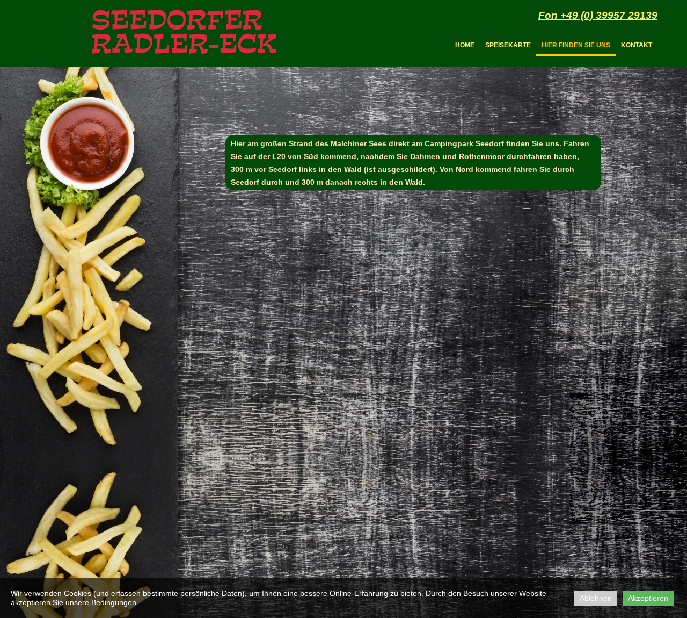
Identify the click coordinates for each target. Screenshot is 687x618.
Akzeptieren (648, 598)
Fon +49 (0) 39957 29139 (597, 15)
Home (464, 45)
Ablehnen (596, 598)
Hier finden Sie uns (576, 45)
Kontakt (636, 45)
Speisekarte (508, 45)
